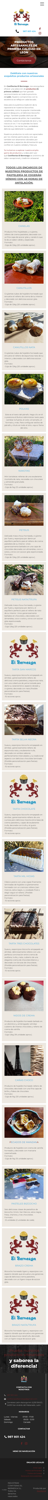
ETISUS (25, 530)
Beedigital (41, 1491)
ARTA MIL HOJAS (24, 876)
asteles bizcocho (25, 1203)
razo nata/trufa (25, 1325)
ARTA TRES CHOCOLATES (24, 943)
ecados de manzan (24, 1142)
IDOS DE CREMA (25, 1015)
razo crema (25, 1265)
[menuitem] (37, 1467)
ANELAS (25, 226)
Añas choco (25, 1080)
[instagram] (40, 33)
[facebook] (40, 29)
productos (31, 89)
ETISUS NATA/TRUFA (25, 599)
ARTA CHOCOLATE (24, 809)
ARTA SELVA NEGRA (24, 739)
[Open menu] (42, 4)
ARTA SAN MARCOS (24, 669)
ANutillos (25, 288)
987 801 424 (12, 1395)
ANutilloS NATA (25, 347)
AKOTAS (25, 470)
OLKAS (25, 408)
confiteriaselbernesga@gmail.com (21, 1399)
